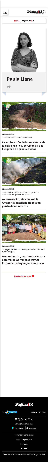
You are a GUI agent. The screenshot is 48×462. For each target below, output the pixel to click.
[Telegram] (32, 419)
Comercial (36, 412)
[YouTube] (29, 419)
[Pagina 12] (36, 12)
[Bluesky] (25, 419)
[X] (22, 419)
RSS (44, 412)
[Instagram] (19, 419)
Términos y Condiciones (24, 435)
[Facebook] (16, 419)
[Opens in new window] (17, 428)
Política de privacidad (24, 439)
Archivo (24, 448)
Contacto (24, 444)
